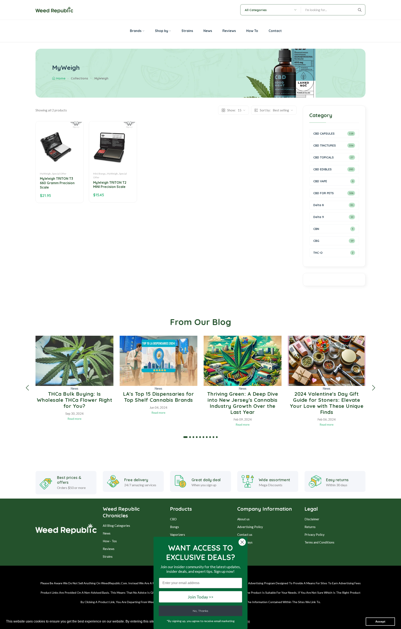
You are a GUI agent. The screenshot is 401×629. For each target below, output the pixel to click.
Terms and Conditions (319, 542)
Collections (79, 78)
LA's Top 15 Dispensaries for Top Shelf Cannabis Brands (158, 397)
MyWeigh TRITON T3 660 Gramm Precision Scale (57, 182)
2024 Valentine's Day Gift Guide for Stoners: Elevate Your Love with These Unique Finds (327, 403)
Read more (74, 418)
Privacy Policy (315, 534)
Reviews (108, 549)
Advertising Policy (250, 527)
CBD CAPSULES (324, 133)
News (74, 388)
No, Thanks (200, 611)
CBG (316, 241)
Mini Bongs (99, 173)
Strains (108, 556)
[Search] (360, 10)
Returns (310, 527)
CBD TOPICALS (323, 157)
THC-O (317, 253)
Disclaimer (312, 519)
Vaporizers (177, 534)
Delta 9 (318, 217)
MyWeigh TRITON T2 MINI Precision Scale (109, 184)
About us (243, 519)
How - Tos (110, 541)
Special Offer (59, 173)
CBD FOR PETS (323, 193)
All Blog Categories (116, 525)
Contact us (244, 534)
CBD (173, 519)
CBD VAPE (320, 181)
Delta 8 (318, 205)
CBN (316, 229)
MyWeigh (45, 173)
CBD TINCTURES (324, 145)
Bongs (174, 527)
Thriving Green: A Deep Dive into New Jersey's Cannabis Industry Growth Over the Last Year (242, 403)
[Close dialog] (242, 542)
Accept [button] (380, 621)
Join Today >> (200, 596)
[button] (27, 387)
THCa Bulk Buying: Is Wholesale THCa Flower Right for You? (74, 400)
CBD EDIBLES (322, 169)
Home (60, 78)
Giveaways (245, 542)
